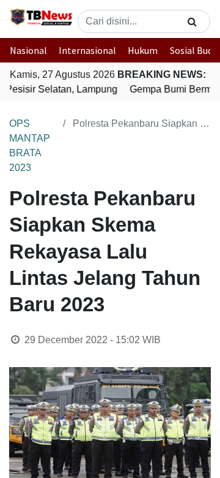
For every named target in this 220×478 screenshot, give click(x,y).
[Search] (192, 21)
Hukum (143, 50)
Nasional (28, 50)
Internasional (87, 50)
